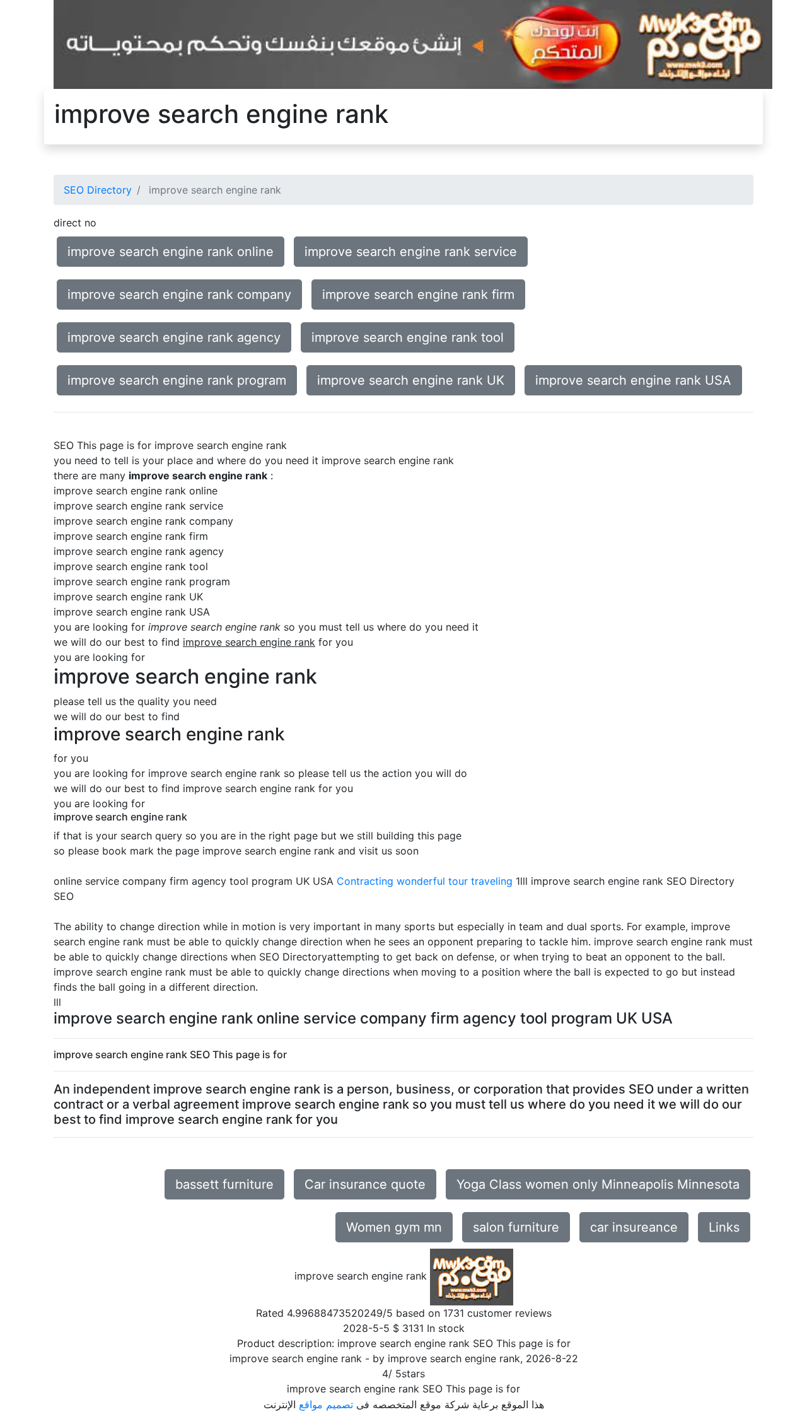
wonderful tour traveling (455, 881)
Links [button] (724, 1227)
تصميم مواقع (326, 1404)
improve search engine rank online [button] (170, 251)
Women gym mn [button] (394, 1227)
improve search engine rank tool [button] (407, 337)
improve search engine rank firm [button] (418, 294)
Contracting (365, 881)
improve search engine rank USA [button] (633, 380)
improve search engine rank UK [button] (410, 380)
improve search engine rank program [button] (176, 380)
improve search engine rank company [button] (179, 294)
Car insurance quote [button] (365, 1184)
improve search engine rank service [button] (411, 251)
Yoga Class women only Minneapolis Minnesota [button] (598, 1184)
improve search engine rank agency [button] (174, 337)
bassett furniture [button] (224, 1184)
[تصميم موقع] (413, 43)
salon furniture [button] (516, 1227)
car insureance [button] (634, 1227)
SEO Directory (98, 190)
